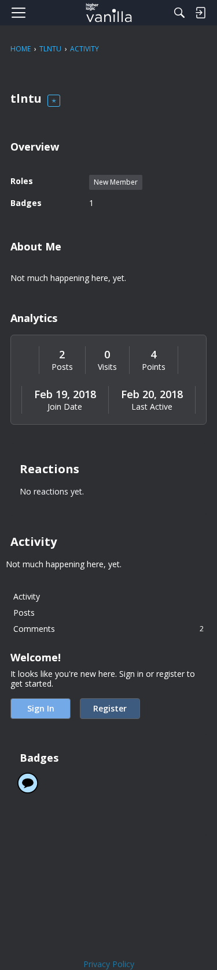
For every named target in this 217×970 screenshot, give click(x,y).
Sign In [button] (40, 708)
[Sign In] (200, 12)
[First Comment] (28, 783)
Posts (62, 367)
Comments (108, 628)
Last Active (151, 407)
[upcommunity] (108, 12)
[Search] (179, 12)
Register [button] (110, 708)
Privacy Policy (108, 963)
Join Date (64, 407)
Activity (26, 596)
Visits (107, 367)
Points (153, 367)
